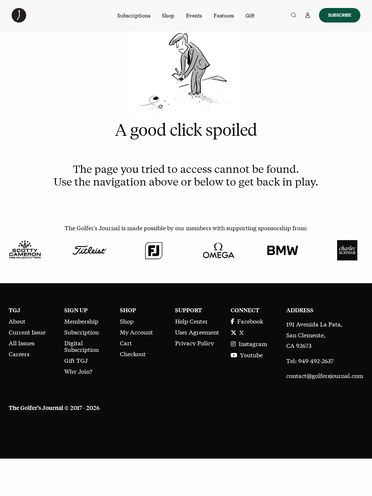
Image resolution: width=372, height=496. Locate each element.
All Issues (22, 342)
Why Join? (78, 371)
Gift (250, 15)
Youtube (250, 354)
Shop (168, 15)
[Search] (294, 15)
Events (194, 15)
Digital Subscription (81, 345)
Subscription (81, 332)
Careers (19, 353)
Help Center (191, 321)
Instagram (251, 343)
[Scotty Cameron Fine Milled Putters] (25, 249)
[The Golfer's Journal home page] (19, 20)
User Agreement (197, 332)
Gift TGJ (76, 360)
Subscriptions (133, 15)
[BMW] (282, 249)
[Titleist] (89, 249)
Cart (126, 342)
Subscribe (339, 15)
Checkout (133, 353)
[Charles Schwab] (347, 249)
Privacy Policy (194, 342)
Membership (81, 321)
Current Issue (27, 332)
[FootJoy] (154, 249)
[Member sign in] (308, 15)
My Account (136, 332)
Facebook (248, 321)
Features (224, 15)
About (17, 321)
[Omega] (218, 249)
